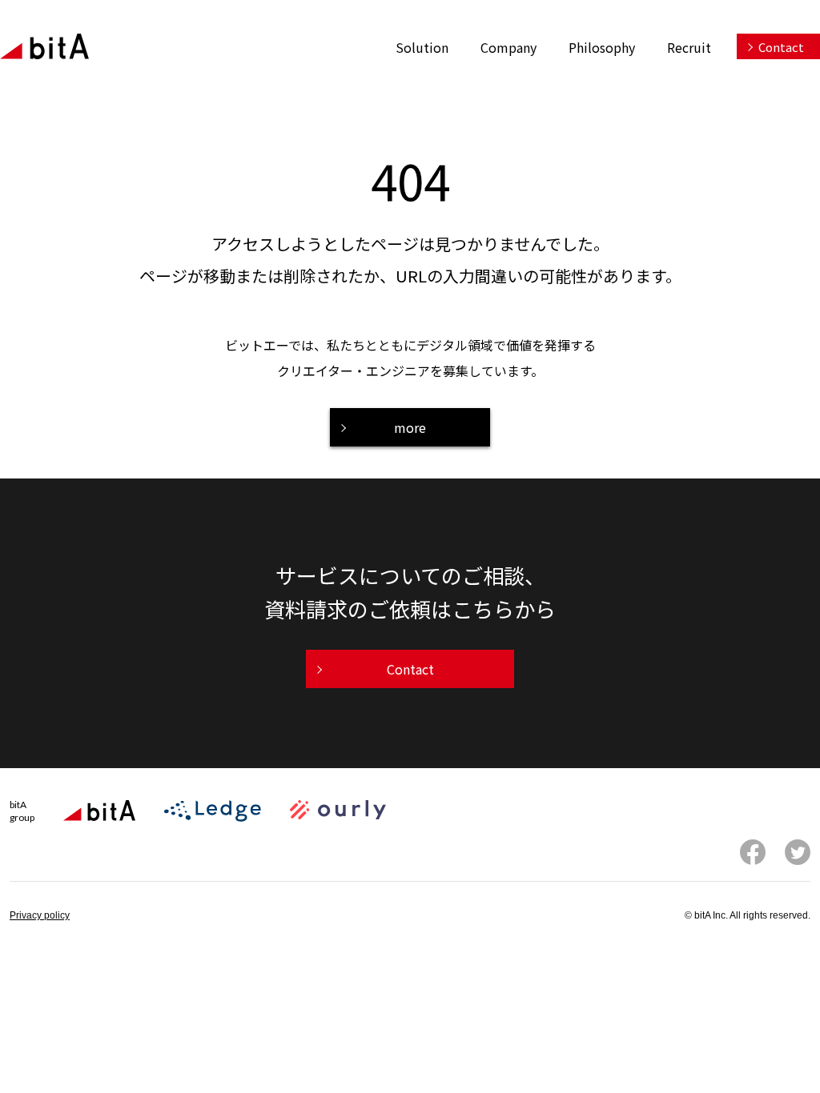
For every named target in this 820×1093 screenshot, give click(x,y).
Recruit (689, 47)
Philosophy (602, 47)
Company (508, 47)
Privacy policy (40, 915)
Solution (422, 47)
